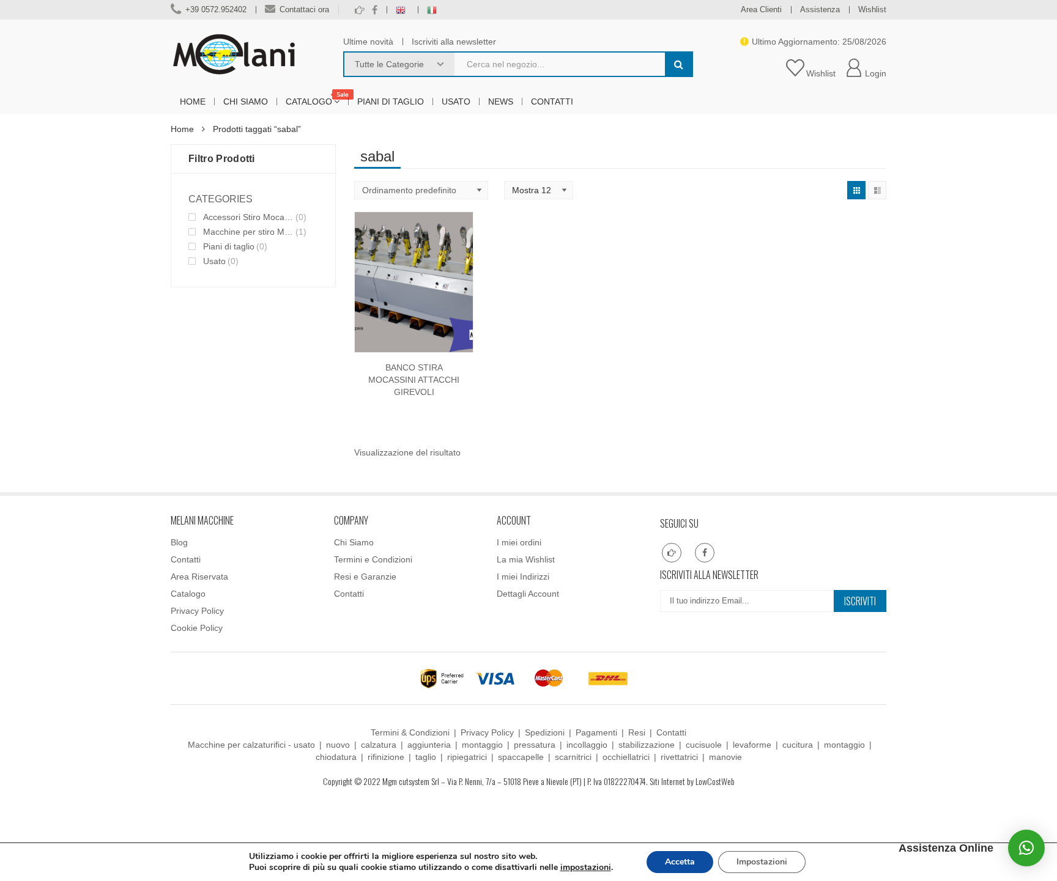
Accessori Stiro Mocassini (248, 217)
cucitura (797, 745)
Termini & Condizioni (410, 732)
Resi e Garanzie (365, 576)
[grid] (856, 190)
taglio (425, 757)
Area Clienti (761, 9)
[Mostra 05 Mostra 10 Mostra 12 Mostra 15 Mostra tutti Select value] (538, 190)
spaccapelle (521, 757)
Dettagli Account (528, 594)
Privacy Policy (197, 611)
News (500, 101)
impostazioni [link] (585, 867)
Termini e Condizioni (373, 559)
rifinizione (386, 757)
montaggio (482, 745)
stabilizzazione (646, 745)
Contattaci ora (304, 9)
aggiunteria (429, 745)
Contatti (552, 101)
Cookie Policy (197, 628)
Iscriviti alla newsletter (454, 41)
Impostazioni (761, 862)
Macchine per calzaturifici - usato (251, 745)
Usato (456, 101)
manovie (725, 757)
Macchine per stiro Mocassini (248, 232)
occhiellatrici (626, 757)
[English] (402, 10)
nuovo (338, 745)
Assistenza (820, 9)
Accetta (680, 862)
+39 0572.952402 (216, 9)
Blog (179, 542)
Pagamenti (596, 732)
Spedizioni (545, 732)
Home (193, 101)
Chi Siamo (245, 101)
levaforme (752, 745)
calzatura (378, 745)
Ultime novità (368, 41)
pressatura (534, 745)
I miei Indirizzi (523, 576)
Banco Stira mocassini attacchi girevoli (413, 380)
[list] (877, 190)
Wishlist (872, 9)
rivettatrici (679, 757)
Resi (636, 732)
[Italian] (432, 10)
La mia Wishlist (526, 559)
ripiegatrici (467, 757)
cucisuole (704, 745)
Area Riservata (199, 576)
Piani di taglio (390, 101)
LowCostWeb (715, 781)
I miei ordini (519, 542)
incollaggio (586, 745)
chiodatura (336, 757)
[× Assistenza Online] (1026, 848)
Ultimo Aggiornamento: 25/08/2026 (819, 41)
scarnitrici (573, 757)
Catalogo (309, 101)
